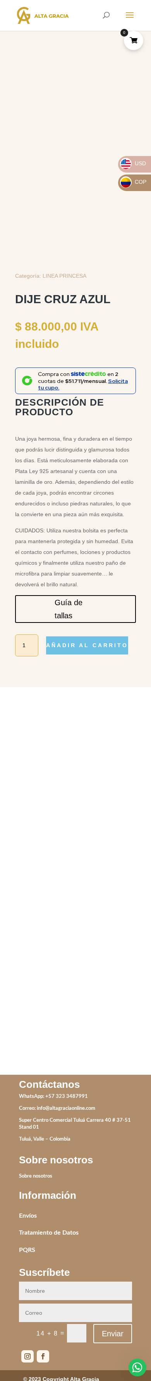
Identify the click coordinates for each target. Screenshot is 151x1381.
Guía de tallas (68, 609)
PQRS (27, 1250)
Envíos (28, 1216)
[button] (123, 73)
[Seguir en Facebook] (43, 1356)
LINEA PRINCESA (64, 276)
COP (133, 182)
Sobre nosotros (35, 1176)
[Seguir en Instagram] (27, 1356)
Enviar (113, 1333)
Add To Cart (36, 868)
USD (133, 163)
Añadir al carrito (87, 645)
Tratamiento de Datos (49, 1233)
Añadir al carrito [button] (106, 1010)
